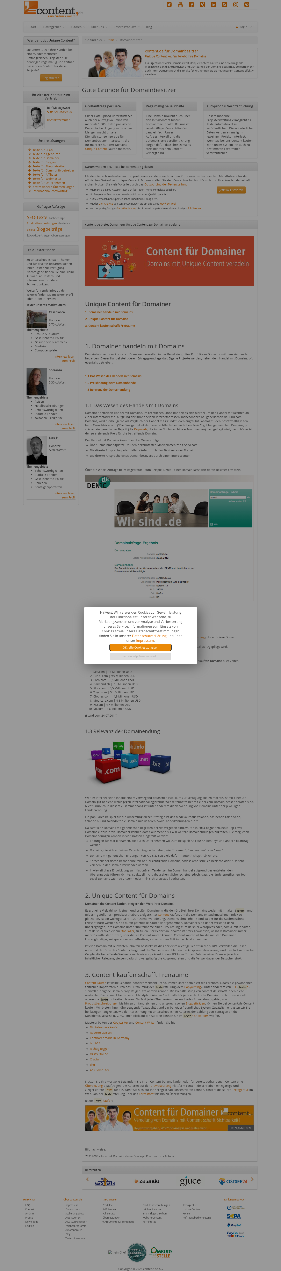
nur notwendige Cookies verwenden (140, 656)
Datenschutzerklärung (149, 636)
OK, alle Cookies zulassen (140, 647)
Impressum (145, 640)
